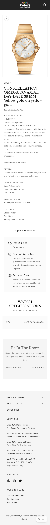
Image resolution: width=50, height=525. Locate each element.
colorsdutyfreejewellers (22, 516)
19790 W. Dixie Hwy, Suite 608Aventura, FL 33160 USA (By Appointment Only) (21, 462)
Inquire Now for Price (25, 230)
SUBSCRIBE (38, 367)
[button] (5, 5)
